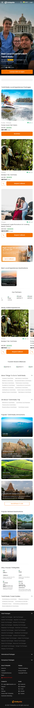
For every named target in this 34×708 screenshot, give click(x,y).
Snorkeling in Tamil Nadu (8, 385)
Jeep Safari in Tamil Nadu (21, 378)
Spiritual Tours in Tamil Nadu (9, 392)
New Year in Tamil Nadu (8, 383)
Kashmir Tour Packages (7, 619)
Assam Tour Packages (20, 630)
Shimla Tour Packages (6, 643)
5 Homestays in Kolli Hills (21, 601)
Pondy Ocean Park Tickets (9, 125)
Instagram (22, 686)
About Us (3, 668)
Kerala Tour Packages (6, 622)
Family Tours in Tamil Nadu (24, 389)
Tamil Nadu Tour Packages (23, 402)
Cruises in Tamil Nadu (7, 378)
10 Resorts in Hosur (6, 603)
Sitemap (3, 691)
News (2, 675)
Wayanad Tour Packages (7, 640)
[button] (3, 323)
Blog (2, 688)
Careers (3, 670)
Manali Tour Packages (6, 635)
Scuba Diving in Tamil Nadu (24, 385)
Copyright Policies (22, 673)
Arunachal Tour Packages (7, 630)
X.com (21, 688)
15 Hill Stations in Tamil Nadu (9, 599)
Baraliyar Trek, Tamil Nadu (9, 175)
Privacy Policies (22, 670)
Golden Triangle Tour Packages (9, 638)
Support (3, 686)
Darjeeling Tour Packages (19, 625)
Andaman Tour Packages (19, 622)
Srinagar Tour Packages (21, 646)
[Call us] (3, 183)
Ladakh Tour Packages (6, 617)
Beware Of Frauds (7, 677)
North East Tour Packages (21, 627)
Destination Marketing (6, 695)
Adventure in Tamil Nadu (21, 387)
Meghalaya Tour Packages (7, 627)
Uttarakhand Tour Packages (21, 632)
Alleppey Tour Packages (7, 648)
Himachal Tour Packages (7, 632)
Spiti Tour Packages (18, 617)
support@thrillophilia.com (9, 684)
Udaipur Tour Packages (23, 638)
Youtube (22, 693)
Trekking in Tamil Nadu (8, 387)
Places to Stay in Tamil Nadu (9, 407)
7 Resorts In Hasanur (23, 599)
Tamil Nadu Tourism (23, 407)
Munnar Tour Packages (20, 640)
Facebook (22, 684)
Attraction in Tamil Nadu (8, 402)
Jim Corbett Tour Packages (8, 646)
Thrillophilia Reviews (6, 673)
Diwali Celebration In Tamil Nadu (10, 606)
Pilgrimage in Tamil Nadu (22, 383)
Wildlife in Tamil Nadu (7, 380)
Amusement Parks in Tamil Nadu (23, 380)
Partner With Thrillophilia (7, 693)
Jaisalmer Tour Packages (19, 635)
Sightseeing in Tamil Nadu (9, 389)
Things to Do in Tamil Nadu (9, 404)
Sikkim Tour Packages (6, 625)
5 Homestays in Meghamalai (20, 603)
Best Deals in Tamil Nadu (24, 392)
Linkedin (22, 691)
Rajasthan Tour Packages (20, 619)
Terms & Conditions (23, 668)
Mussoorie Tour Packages (19, 643)
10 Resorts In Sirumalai (7, 601)
